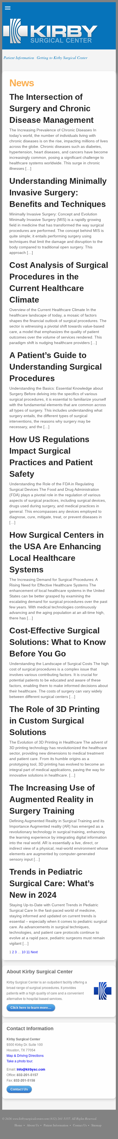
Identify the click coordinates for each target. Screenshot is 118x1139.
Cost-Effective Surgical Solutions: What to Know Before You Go (57, 642)
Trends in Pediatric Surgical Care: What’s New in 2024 (51, 883)
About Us (33, 1125)
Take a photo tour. (20, 1060)
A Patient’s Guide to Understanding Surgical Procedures (55, 367)
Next (34, 952)
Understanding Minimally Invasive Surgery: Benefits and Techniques (58, 192)
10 (24, 952)
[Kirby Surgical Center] (50, 43)
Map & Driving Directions (25, 1055)
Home (18, 1125)
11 (28, 952)
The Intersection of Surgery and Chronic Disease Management (51, 108)
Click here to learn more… (30, 1008)
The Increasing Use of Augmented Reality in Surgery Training (52, 799)
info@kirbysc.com (31, 1069)
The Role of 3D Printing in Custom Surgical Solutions (54, 721)
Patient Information (19, 57)
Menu (7, 7)
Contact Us (19, 1089)
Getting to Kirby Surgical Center (62, 57)
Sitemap (96, 1125)
